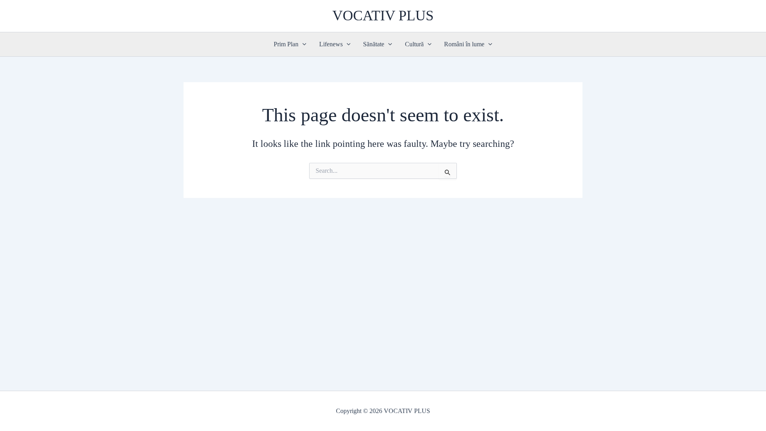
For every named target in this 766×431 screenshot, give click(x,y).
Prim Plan (286, 44)
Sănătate (373, 44)
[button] (302, 44)
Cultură (414, 44)
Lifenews (331, 44)
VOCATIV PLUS (383, 16)
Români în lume (464, 44)
